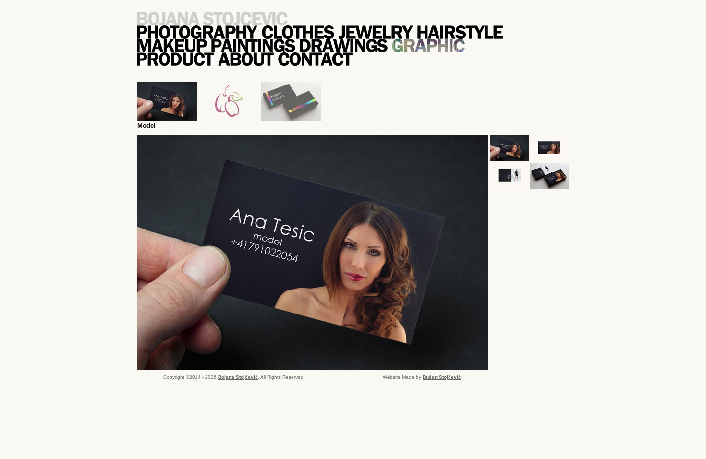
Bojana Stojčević (238, 377)
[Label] (229, 102)
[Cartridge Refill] (291, 102)
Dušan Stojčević (442, 377)
